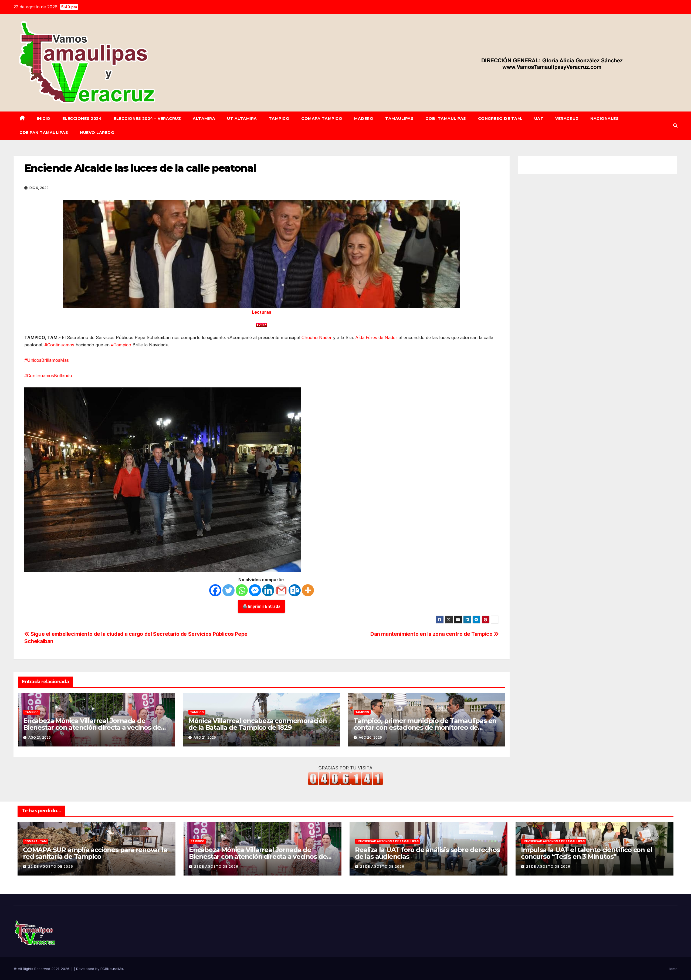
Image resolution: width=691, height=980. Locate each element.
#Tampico (121, 344)
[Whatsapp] (242, 590)
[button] (675, 125)
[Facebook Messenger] (255, 590)
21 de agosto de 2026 (216, 866)
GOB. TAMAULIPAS (445, 118)
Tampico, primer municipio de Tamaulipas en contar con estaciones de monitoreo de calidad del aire (425, 727)
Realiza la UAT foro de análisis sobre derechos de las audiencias (427, 853)
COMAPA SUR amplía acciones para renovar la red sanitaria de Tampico (95, 853)
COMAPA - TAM (36, 841)
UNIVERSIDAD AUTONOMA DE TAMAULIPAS (388, 841)
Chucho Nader (317, 337)
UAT (539, 118)
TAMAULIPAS (399, 118)
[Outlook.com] (295, 590)
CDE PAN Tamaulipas (43, 132)
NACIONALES (604, 118)
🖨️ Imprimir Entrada (261, 606)
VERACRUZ (566, 118)
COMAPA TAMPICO (321, 118)
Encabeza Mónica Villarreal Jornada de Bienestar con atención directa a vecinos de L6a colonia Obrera (92, 727)
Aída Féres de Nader (376, 337)
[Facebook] (215, 590)
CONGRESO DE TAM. (500, 118)
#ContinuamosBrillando (48, 375)
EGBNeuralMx (111, 969)
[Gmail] (281, 590)
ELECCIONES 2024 (82, 118)
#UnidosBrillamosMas (46, 360)
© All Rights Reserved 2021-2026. (42, 969)
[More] (308, 590)
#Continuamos (59, 344)
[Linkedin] (268, 590)
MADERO (363, 118)
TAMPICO (279, 118)
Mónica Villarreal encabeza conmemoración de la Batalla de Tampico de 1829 (257, 724)
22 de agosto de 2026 (50, 866)
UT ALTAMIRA (242, 118)
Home (673, 969)
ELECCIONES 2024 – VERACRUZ (147, 118)
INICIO (43, 118)
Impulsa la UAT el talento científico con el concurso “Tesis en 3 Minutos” (586, 853)
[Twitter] (228, 590)
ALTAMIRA (204, 118)
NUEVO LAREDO (97, 132)
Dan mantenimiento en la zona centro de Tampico (432, 634)
